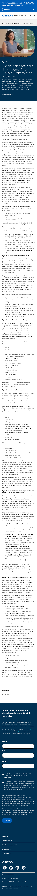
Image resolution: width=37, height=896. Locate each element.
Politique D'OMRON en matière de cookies (15, 882)
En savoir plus (8, 9)
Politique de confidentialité (10, 878)
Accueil (4, 23)
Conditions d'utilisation (9, 875)
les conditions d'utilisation (21, 732)
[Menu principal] (34, 15)
